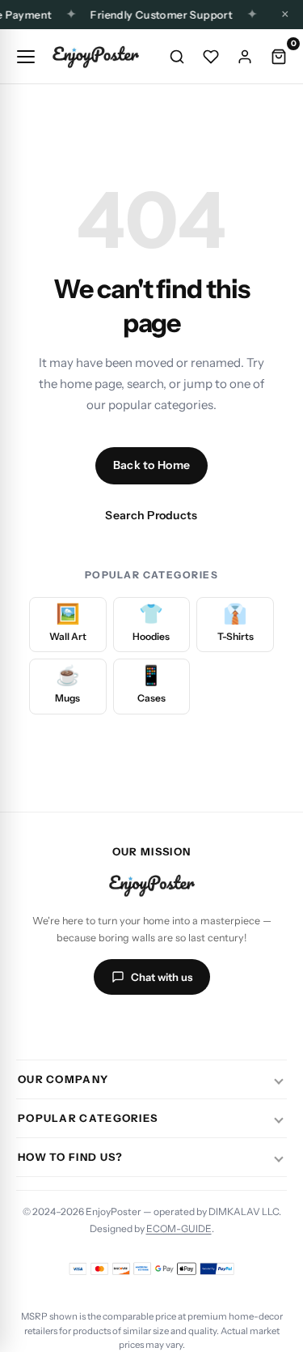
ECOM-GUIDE (179, 1228)
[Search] (177, 57)
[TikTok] (132, 1025)
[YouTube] (171, 1025)
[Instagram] (93, 1025)
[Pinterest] (210, 1025)
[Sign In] (245, 57)
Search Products (151, 515)
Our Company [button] (63, 1079)
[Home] (95, 56)
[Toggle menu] (26, 57)
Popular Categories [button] (88, 1117)
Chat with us (161, 976)
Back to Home (151, 465)
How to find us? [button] (71, 1156)
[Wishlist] (211, 57)
